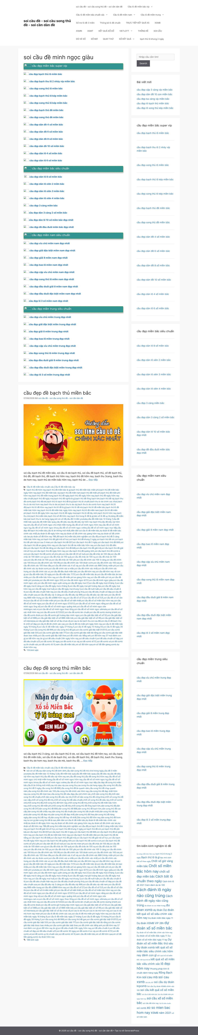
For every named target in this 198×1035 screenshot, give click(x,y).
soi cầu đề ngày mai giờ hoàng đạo (85, 586)
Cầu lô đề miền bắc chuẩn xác (90, 14)
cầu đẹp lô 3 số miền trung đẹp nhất (49, 374)
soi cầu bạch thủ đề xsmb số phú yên (44, 554)
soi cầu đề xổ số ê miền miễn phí (42, 600)
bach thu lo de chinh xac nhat (103, 501)
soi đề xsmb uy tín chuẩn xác (45, 934)
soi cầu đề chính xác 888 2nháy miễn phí (97, 565)
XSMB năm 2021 (161, 1012)
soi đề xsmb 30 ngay (50, 641)
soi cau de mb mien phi (74, 843)
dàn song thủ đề (108, 806)
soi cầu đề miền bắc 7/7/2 (64, 574)
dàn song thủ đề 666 (48, 808)
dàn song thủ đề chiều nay (39, 811)
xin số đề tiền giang (102, 644)
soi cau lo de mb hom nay (98, 910)
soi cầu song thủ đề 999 (42, 630)
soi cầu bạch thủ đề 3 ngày (85, 542)
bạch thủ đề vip (107, 498)
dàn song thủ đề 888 (67, 808)
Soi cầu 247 (149, 982)
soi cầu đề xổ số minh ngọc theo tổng (56, 609)
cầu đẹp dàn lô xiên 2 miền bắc (46, 184)
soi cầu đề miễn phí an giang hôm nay (73, 577)
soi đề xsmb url (104, 641)
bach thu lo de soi (52, 504)
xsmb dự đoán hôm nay (44, 937)
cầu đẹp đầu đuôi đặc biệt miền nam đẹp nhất (55, 293)
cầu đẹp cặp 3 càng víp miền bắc (155, 89)
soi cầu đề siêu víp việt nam (95, 595)
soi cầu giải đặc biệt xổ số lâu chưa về (53, 621)
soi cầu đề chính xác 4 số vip (65, 565)
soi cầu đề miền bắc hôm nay (42, 577)
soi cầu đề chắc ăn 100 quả (58, 557)
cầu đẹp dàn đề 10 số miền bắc (46, 146)
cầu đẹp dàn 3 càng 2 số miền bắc (48, 212)
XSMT (90, 31)
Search (143, 63)
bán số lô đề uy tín (102, 516)
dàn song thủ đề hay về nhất (64, 817)
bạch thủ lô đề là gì (57, 507)
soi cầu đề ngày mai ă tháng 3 (102, 583)
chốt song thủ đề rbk (61, 806)
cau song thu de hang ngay (90, 785)
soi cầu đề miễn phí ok (101, 577)
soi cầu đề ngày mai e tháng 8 (55, 586)
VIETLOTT (124, 31)
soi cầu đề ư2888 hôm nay (54, 598)
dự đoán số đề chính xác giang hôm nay (82, 533)
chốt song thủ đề (35, 803)
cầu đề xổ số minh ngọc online (73, 528)
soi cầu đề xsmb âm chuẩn (77, 612)
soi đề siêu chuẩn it (87, 638)
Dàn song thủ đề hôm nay (88, 817)
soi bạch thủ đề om (106, 539)
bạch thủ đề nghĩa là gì (64, 498)
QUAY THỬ (108, 39)
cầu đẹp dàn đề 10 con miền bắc (154, 94)
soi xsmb (141, 1008)
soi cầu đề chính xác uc (39, 571)
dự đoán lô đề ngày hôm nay (50, 533)
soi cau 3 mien (43, 542)
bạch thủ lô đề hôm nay (37, 507)
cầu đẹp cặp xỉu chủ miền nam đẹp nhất (51, 272)
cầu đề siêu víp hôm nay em (56, 776)
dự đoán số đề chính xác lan (104, 823)
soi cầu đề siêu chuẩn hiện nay (40, 592)
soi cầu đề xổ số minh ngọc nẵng (90, 603)
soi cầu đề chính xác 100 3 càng (91, 560)
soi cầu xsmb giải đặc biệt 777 (52, 633)
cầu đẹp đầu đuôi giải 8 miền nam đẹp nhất (53, 286)
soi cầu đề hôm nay (86, 571)
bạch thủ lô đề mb (74, 507)
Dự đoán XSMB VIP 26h (150, 923)
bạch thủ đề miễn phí (90, 493)
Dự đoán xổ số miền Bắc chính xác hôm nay (154, 933)
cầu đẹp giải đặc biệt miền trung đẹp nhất (52, 324)
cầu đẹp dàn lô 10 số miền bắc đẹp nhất (51, 220)
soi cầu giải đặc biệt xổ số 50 (93, 615)
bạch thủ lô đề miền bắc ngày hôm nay (58, 510)
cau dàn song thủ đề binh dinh (52, 771)
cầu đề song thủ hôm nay (96, 776)
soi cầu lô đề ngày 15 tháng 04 (89, 627)
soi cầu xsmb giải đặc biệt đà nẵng (82, 633)
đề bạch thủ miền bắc (66, 536)
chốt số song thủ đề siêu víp (96, 800)
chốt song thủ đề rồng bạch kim (86, 806)
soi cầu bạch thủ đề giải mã (88, 548)
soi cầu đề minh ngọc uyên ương (52, 583)
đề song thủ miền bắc (57, 826)
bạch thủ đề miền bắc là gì (58, 490)
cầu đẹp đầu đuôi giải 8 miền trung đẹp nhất (54, 360)
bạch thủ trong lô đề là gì (82, 516)
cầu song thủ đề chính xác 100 (42, 791)
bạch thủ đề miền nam (70, 493)
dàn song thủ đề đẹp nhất (63, 814)
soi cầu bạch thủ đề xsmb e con (86, 841)
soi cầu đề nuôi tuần (90, 589)
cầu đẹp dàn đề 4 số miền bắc (46, 124)
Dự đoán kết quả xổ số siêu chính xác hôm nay (155, 913)
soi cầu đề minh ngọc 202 (51, 580)
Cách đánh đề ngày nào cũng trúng (155, 900)
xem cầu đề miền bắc (65, 644)
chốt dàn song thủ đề (101, 794)
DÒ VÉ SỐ (81, 39)
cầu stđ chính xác (83, 794)
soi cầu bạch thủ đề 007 (61, 542)
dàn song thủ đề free (84, 814)
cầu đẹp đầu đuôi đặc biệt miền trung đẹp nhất (55, 367)
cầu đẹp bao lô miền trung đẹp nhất (49, 338)
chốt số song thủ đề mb (42, 800)
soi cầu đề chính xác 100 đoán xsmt (76, 563)
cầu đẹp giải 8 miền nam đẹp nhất (48, 257)
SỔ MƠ (94, 39)
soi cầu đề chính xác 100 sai (106, 563)
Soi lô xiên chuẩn (165, 1003)
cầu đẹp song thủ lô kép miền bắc (48, 103)
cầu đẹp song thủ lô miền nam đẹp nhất (51, 279)
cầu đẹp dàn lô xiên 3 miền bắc (46, 191)
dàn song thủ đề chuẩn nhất (86, 811)
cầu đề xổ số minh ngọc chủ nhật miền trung (51, 525)
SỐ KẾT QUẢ (125, 39)
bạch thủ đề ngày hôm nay (82, 495)
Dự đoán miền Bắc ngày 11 (160, 918)
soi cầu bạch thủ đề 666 (109, 542)
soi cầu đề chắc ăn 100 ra (83, 557)
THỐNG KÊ (143, 31)
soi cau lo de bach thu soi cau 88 (86, 621)
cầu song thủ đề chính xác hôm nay (72, 791)
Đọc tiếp (93, 479)
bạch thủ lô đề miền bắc (94, 507)
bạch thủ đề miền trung (42, 495)
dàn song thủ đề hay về (39, 817)
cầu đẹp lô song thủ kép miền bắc (155, 108)
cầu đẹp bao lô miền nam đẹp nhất (48, 265)
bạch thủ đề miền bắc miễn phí (85, 490)
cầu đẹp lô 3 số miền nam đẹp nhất (48, 301)
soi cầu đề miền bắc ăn (86, 574)
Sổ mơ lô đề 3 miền (85, 23)
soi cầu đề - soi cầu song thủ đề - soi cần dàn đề (47, 23)
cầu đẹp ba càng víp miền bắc (153, 99)
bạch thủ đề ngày (62, 495)
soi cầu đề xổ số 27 (75, 598)
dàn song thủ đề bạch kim (90, 808)
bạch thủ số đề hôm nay (59, 516)
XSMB (158, 23)
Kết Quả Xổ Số (145, 960)
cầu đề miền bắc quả (66, 774)
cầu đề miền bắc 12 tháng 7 (100, 519)
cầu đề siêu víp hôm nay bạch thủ (86, 522)
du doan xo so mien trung (155, 906)
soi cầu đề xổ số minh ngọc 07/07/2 (58, 603)
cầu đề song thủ (77, 776)
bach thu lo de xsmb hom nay (91, 504)
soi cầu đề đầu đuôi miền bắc (64, 571)
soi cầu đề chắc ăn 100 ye (39, 560)
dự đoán (158, 909)
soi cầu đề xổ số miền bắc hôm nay (97, 600)
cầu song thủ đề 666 (51, 788)
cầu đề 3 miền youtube (77, 519)
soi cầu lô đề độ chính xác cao (51, 624)
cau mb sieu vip (58, 785)
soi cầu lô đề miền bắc (149, 994)
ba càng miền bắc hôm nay (146, 854)
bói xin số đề (60, 519)
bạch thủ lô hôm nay (107, 513)
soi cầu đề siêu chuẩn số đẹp (98, 592)
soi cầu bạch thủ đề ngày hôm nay (49, 551)
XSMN (79, 31)
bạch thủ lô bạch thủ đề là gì (60, 501)
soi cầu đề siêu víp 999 (72, 595)
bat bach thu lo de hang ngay (40, 519)
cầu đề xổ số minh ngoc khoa (45, 528)
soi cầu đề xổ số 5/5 (94, 598)
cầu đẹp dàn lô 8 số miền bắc (45, 176)
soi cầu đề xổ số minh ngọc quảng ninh (59, 606)
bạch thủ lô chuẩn (81, 501)
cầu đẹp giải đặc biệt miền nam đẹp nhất (52, 250)
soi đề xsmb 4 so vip (69, 641)
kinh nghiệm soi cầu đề (87, 536)
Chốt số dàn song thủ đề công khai (88, 797)
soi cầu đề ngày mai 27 (78, 583)
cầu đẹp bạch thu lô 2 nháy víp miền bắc (52, 81)
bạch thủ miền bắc (39, 516)
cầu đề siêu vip (63, 522)
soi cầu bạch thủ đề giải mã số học (92, 838)
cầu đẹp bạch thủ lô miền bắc (153, 133)
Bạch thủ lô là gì (150, 857)
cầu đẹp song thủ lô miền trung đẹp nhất (52, 353)
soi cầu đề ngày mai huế (43, 589)
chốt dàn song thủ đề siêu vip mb (56, 797)
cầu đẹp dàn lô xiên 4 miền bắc (46, 198)
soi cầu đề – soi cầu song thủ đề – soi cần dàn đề (99, 6)
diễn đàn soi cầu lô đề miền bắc (85, 530)
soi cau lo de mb (78, 910)
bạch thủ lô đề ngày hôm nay (40, 513)
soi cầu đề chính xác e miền (61, 568)
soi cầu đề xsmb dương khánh (103, 612)
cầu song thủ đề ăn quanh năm (75, 788)
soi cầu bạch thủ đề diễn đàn (84, 835)
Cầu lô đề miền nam (122, 14)
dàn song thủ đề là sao (45, 820)
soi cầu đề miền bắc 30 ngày (39, 574)
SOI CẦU (158, 31)
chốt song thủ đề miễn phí (39, 806)
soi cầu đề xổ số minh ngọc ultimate (90, 609)
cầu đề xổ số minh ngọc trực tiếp (102, 528)
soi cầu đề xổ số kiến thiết (69, 600)
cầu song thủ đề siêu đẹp (62, 794)
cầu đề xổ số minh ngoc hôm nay (87, 525)
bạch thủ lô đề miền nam (88, 510)
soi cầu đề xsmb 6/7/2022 (52, 612)
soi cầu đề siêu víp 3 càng (49, 595)
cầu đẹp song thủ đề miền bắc (46, 117)
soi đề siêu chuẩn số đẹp (108, 638)
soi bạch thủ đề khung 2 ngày (82, 539)
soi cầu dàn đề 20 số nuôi (74, 554)
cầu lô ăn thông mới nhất (59, 530)
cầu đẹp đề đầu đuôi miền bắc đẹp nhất (51, 227)
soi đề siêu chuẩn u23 (46, 931)
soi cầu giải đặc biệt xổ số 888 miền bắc (55, 618)
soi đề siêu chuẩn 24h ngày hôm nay (62, 638)
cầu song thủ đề (110, 785)
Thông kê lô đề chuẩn (110, 23)
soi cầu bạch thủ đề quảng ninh (80, 551)
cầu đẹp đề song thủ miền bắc (57, 668)
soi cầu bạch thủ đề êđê (65, 548)
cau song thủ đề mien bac (39, 794)
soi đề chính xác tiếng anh (79, 635)
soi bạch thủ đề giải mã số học (55, 539)
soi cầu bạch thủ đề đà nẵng (40, 548)
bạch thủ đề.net (39, 501)
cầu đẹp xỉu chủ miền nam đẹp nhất (49, 243)
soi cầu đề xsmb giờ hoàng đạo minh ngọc (60, 615)
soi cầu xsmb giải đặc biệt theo (52, 635)
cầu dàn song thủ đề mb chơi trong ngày (85, 771)
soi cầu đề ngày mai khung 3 (68, 589)
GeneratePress (132, 1030)
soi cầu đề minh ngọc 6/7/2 (76, 580)
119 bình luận (32, 650)
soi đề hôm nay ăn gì (35, 638)
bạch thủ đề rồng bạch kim (87, 498)
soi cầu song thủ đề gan (65, 630)
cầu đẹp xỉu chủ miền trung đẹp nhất (50, 317)
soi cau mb (150, 977)
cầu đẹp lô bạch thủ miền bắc (153, 103)
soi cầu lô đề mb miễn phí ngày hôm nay (83, 624)
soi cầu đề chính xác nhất (86, 568)
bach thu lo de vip (69, 504)
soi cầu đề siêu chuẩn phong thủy (69, 592)
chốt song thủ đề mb (77, 803)
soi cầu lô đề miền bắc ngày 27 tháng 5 (56, 627)
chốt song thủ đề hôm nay (55, 803)
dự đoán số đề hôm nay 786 (43, 536)
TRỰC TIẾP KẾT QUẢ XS (137, 23)
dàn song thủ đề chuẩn (62, 811)
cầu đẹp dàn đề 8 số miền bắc (46, 139)
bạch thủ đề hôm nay (36, 490)
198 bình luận (33, 940)
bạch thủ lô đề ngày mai (65, 513)
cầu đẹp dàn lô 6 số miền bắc (45, 160)
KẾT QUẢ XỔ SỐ (106, 31)
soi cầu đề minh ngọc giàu (101, 580)
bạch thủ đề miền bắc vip (48, 493)
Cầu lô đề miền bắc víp (138, 6)
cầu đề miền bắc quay (46, 522)
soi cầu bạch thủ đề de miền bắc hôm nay (74, 545)
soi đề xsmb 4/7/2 (88, 641)
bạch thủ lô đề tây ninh (86, 513)
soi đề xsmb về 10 (47, 644)
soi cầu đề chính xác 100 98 (47, 563)
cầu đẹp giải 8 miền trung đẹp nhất (48, 331)
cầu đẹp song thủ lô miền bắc (46, 88)
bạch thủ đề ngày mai (43, 498)
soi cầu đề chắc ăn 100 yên (64, 560)
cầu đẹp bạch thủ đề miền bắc (46, 110)
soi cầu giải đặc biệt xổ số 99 (87, 618)
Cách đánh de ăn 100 (155, 885)
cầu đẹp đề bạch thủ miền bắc (57, 393)
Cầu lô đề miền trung (151, 14)
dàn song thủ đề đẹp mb (39, 814)
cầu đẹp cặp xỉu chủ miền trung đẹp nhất (52, 346)
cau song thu (71, 785)
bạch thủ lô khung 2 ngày (152, 39)
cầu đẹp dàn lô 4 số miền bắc (45, 153)
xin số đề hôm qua (84, 644)
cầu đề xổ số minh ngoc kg (95, 779)
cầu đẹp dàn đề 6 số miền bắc (46, 131)
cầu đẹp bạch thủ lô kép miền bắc (48, 95)
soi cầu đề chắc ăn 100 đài (98, 554)
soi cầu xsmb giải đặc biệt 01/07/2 (91, 630)
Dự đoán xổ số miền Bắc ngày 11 (152, 936)
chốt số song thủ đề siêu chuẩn (68, 800)
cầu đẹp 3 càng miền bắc (43, 205)
